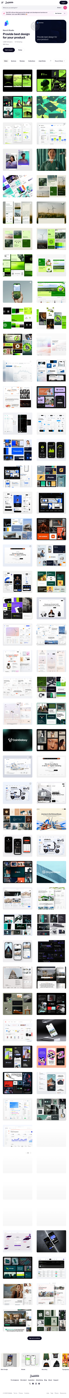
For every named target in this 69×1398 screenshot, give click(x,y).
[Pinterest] (39, 1383)
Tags (51, 1393)
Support (55, 1380)
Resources (63, 1393)
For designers (15, 1380)
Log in (63, 2)
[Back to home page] (9, 2)
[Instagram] (36, 1383)
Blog (45, 1380)
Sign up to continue (34, 1338)
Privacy (21, 1393)
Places (56, 1393)
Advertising (39, 1380)
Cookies (26, 1393)
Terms (15, 1393)
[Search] (65, 7)
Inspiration (31, 1380)
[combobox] (29, 7)
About (50, 1380)
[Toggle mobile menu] (2, 2)
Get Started (58, 13)
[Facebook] (33, 1383)
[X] (30, 1383)
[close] (64, 13)
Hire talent (23, 1380)
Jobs (47, 1393)
